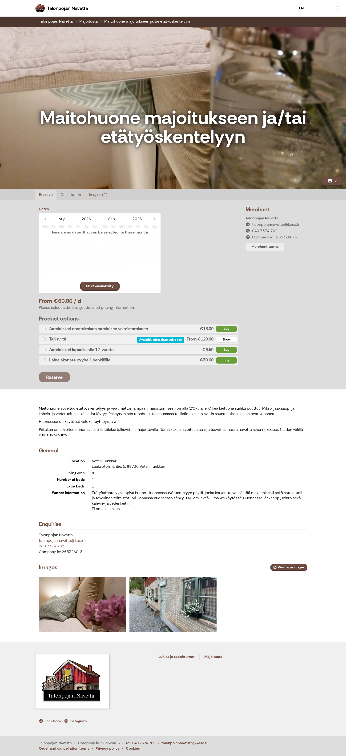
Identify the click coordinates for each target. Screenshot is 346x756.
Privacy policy (108, 748)
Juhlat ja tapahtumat (176, 657)
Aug (62, 218)
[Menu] (338, 8)
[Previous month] (45, 219)
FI (294, 8)
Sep (111, 218)
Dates (44, 208)
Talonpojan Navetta (56, 21)
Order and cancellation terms (64, 748)
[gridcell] (45, 235)
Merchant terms (265, 246)
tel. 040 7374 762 (140, 742)
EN (301, 8)
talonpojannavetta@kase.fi (62, 540)
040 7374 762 (51, 546)
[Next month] (154, 219)
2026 (86, 218)
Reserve (46, 194)
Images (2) (98, 194)
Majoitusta (88, 21)
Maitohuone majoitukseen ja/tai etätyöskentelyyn (147, 21)
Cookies (133, 748)
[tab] (138, 329)
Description (71, 194)
